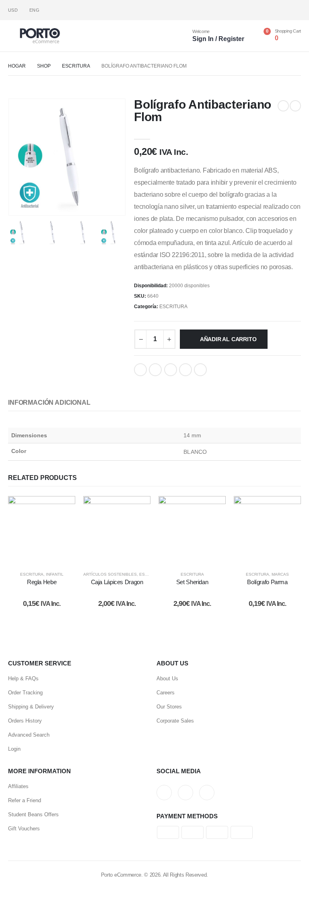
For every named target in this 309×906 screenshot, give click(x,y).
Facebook (140, 369)
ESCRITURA (173, 306)
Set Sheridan (192, 582)
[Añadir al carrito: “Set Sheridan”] (192, 530)
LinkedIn (170, 369)
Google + (185, 369)
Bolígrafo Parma (267, 582)
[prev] (283, 105)
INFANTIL (55, 574)
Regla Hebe (41, 582)
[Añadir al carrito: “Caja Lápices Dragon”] (117, 530)
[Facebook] (269, 10)
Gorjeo (155, 369)
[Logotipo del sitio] (40, 35)
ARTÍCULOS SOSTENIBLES (110, 574)
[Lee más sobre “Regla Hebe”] (42, 530)
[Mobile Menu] (14, 36)
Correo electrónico (200, 369)
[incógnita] (282, 10)
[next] (295, 105)
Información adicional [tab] (49, 402)
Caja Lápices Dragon (117, 582)
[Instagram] (295, 10)
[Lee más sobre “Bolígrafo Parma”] (268, 530)
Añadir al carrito (228, 339)
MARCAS (280, 574)
